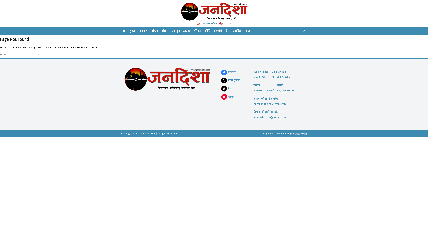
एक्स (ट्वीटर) (234, 80)
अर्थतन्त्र (154, 31)
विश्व (227, 31)
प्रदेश (164, 31)
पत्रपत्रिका (237, 31)
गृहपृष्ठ (133, 31)
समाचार (143, 31)
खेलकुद (176, 31)
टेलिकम (197, 31)
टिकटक (232, 88)
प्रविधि (207, 31)
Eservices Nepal (298, 134)
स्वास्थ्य (186, 31)
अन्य (247, 31)
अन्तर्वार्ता (218, 31)
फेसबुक (232, 72)
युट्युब (231, 96)
